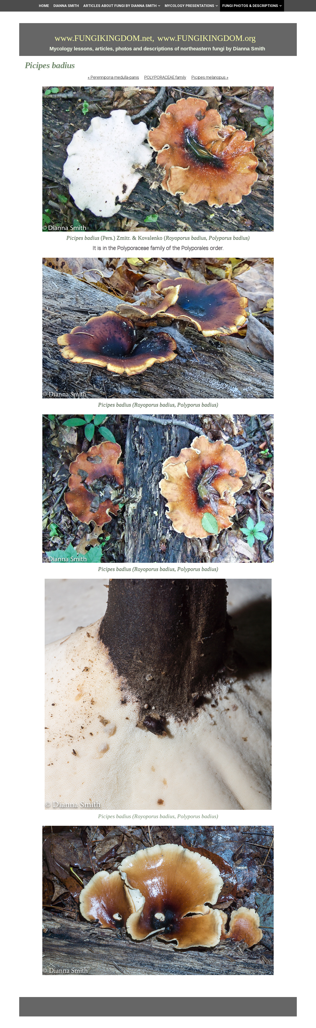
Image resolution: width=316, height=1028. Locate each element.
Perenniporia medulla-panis (113, 77)
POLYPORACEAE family (165, 77)
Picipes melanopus (209, 77)
